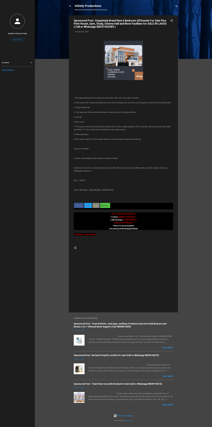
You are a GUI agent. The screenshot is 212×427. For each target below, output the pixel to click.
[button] (171, 21)
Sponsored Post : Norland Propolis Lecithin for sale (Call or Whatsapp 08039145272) (116, 355)
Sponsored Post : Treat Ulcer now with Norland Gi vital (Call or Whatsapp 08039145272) (118, 384)
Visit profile (17, 40)
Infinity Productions (88, 6)
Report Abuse (8, 70)
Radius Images (128, 420)
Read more (167, 348)
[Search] (176, 6)
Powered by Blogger (125, 416)
